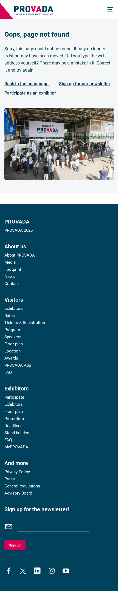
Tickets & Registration (24, 322)
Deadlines (13, 425)
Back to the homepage (26, 83)
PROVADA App (17, 365)
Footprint (12, 269)
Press (9, 479)
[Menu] (110, 9)
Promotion (14, 418)
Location (12, 351)
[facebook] (8, 570)
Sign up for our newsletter (84, 83)
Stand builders (17, 432)
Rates (9, 315)
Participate (14, 397)
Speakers (12, 336)
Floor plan (13, 344)
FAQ (8, 372)
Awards (11, 358)
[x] (23, 570)
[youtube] (65, 570)
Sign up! (15, 545)
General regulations (22, 486)
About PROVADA (19, 255)
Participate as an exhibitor (30, 93)
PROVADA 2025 (18, 230)
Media (10, 262)
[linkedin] (37, 570)
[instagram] (51, 570)
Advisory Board (18, 493)
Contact (11, 283)
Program (12, 329)
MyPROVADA (16, 447)
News (9, 276)
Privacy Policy (17, 471)
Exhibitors (13, 308)
